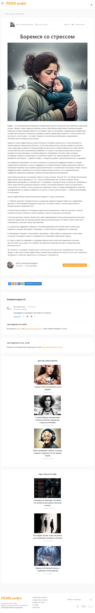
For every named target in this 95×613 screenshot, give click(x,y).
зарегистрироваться (33, 329)
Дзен (61, 347)
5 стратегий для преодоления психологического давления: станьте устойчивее (47, 420)
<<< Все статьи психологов (13, 14)
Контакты (36, 607)
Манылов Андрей (27, 24)
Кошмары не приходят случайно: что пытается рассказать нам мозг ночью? (47, 502)
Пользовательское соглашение (12, 607)
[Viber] (19, 283)
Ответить (17, 317)
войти (18, 329)
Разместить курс (38, 602)
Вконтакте (54, 347)
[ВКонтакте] (9, 283)
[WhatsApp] (22, 283)
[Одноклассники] (12, 283)
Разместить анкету (39, 597)
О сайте (35, 605)
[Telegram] (16, 283)
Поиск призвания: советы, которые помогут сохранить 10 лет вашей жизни (47, 453)
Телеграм (45, 347)
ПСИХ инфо (16, 3)
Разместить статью (40, 600)
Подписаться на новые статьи (75, 265)
